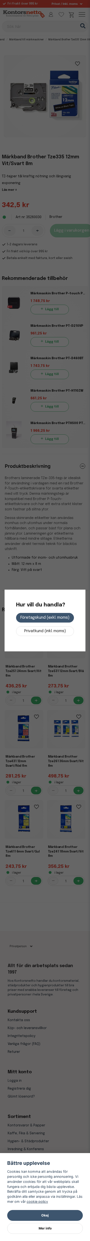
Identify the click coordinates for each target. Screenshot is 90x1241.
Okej (45, 1215)
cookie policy (37, 1201)
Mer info (45, 1228)
